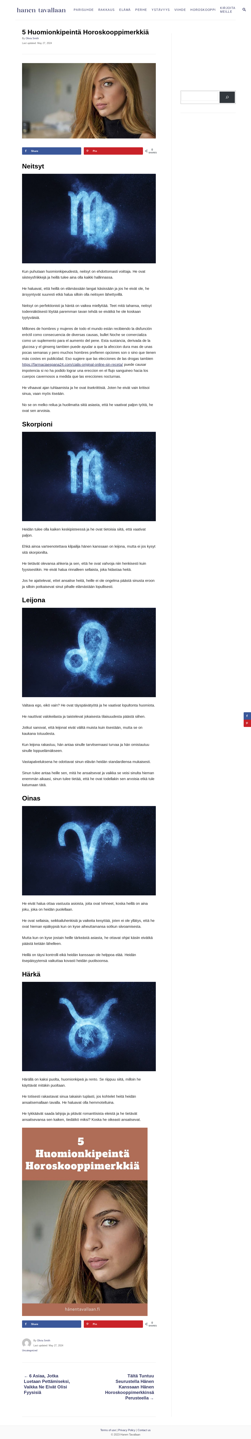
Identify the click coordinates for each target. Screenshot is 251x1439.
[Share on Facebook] (247, 716)
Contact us (144, 1430)
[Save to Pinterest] (247, 723)
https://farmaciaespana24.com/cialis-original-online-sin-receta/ (72, 364)
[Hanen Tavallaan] (43, 10)
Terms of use (108, 1430)
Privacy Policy (126, 1430)
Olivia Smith (32, 38)
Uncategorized (29, 1350)
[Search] (227, 97)
